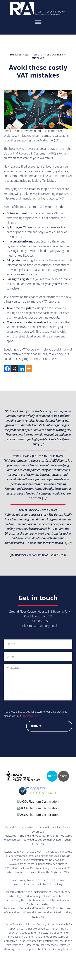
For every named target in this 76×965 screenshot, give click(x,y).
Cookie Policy (45, 880)
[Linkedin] (21, 368)
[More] (29, 368)
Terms (12, 880)
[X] (14, 368)
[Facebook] (7, 368)
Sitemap (60, 880)
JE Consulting (54, 884)
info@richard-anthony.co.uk (40, 626)
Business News (19, 54)
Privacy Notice (30, 716)
